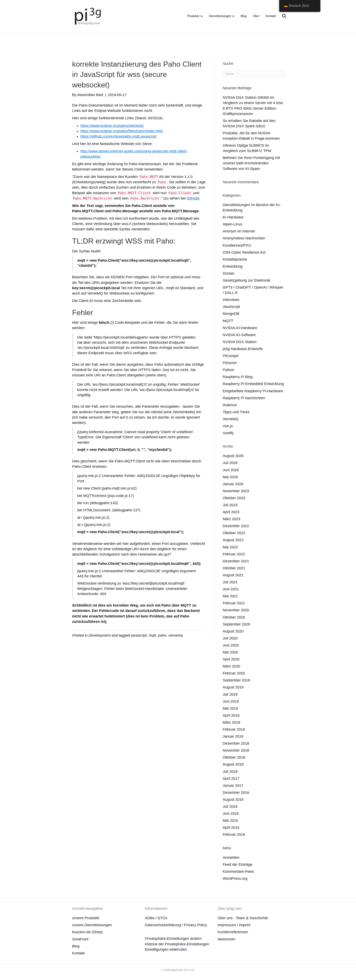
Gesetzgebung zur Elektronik (246, 280)
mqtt (152, 635)
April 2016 (231, 827)
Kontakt (271, 16)
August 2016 (233, 799)
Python (228, 370)
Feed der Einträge (237, 864)
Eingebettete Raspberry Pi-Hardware (253, 391)
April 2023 (231, 512)
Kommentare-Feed (238, 871)
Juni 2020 (231, 645)
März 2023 (231, 519)
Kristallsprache (235, 259)
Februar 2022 (234, 554)
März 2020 (231, 666)
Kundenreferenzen (233, 932)
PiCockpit (230, 356)
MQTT (228, 321)
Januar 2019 (233, 736)
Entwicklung (232, 266)
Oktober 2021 (234, 568)
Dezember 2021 (236, 561)
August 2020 (233, 631)
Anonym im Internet (239, 231)
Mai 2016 (230, 820)
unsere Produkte (85, 918)
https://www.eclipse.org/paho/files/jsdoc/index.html (121, 131)
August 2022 (233, 540)
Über (256, 16)
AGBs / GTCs (156, 918)
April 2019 (231, 715)
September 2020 (236, 624)
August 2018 (233, 764)
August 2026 (233, 456)
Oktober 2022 (234, 533)
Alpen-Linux (232, 224)
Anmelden (231, 857)
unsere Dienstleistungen (92, 925)
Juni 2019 (231, 701)
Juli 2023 (230, 505)
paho (162, 635)
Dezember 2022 (236, 526)
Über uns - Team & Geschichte (243, 918)
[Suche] (281, 16)
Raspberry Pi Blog (238, 377)
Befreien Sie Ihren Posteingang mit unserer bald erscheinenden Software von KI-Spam (251, 163)
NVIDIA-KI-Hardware (240, 328)
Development (99, 635)
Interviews (231, 300)
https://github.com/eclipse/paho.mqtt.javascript (118, 136)
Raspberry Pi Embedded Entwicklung (253, 384)
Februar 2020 (234, 673)
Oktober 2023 (234, 498)
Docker (228, 273)
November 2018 (236, 750)
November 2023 (236, 491)
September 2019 (236, 680)
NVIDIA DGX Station (239, 342)
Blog (244, 16)
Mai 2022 (230, 547)
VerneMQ (230, 419)
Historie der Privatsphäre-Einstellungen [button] (177, 944)
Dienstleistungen (220, 16)
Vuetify (228, 433)
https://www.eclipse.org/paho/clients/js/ (112, 126)
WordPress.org (235, 878)
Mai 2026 (230, 477)
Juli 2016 (230, 806)
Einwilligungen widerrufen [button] (166, 949)
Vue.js (228, 426)
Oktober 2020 (234, 617)
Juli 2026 (230, 463)
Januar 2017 (233, 785)
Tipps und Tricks (236, 412)
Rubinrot (230, 405)
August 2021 (233, 575)
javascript (139, 635)
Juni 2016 (231, 813)
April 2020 (231, 659)
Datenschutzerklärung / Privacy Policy (176, 925)
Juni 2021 (231, 589)
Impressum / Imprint (234, 925)
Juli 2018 (230, 771)
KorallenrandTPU (237, 245)
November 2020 (236, 610)
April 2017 (231, 778)
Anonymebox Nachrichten (244, 238)
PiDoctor (230, 363)
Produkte (193, 16)
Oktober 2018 (234, 757)
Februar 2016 (234, 834)
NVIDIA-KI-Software (239, 335)
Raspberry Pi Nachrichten (244, 398)
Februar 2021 (234, 603)
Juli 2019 (230, 694)
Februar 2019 (234, 729)
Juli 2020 (230, 638)
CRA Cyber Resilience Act (244, 252)
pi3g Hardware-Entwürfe (243, 349)
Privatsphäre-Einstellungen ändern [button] (173, 939)
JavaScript (231, 307)
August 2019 (233, 687)
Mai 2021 (230, 596)
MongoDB (231, 314)
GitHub (192, 198)
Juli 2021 (230, 582)
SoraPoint (80, 939)
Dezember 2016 (236, 792)
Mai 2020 (230, 652)
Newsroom (226, 939)
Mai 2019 (230, 708)
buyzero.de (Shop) (87, 932)
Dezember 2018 (236, 743)
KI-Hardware (233, 217)
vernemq (175, 635)
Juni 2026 (231, 470)
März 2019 (231, 722)
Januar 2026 (233, 484)
